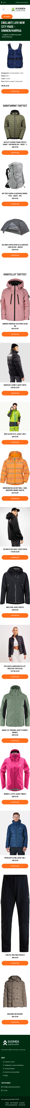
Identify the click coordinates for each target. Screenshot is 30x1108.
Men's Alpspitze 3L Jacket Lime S (15, 434)
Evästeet (22, 1103)
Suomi (4, 2)
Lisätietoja (15, 91)
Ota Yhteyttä (14, 1103)
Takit (21, 73)
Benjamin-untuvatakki (15, 1014)
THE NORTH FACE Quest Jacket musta (15, 549)
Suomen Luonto (9, 1062)
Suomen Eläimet (9, 1069)
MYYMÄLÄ (7, 16)
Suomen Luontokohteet (11, 1072)
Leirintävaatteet (14, 73)
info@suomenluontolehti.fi (22, 2)
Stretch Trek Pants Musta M (15, 955)
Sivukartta (22, 1105)
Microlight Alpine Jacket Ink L (15, 858)
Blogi (6, 1075)
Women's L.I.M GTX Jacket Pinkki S (15, 794)
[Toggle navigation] (3, 9)
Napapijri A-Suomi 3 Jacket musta (15, 385)
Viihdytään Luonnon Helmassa (14, 1065)
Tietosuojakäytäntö (11, 1105)
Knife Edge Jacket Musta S (15, 607)
